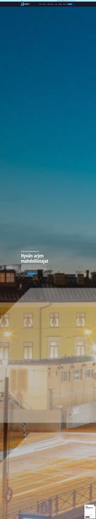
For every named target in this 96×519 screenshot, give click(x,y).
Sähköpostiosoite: (87, 509)
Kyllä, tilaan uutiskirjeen (89, 514)
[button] (24, 274)
